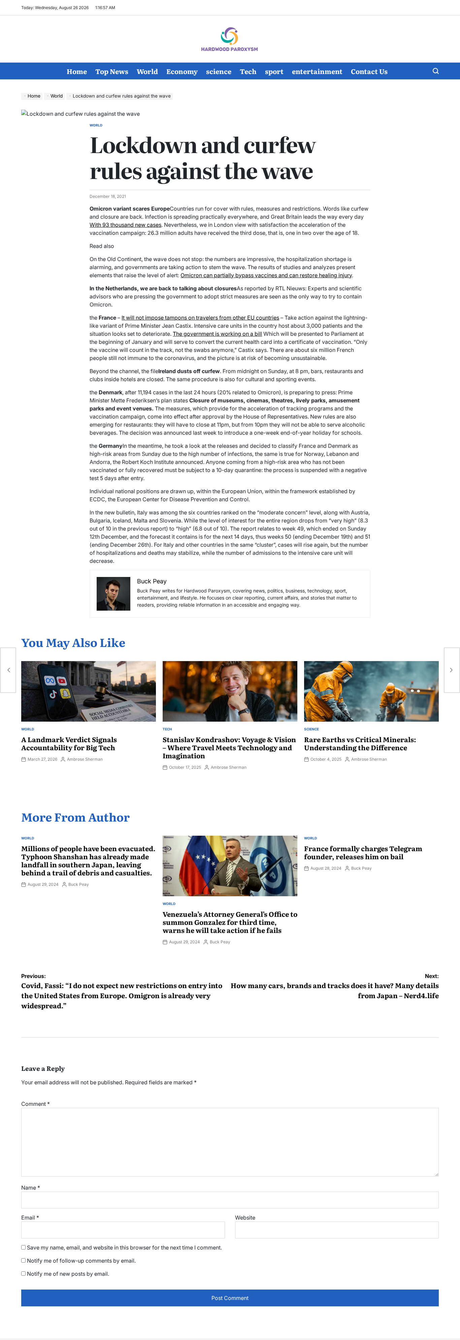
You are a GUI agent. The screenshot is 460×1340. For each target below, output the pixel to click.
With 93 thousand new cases (125, 224)
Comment (35, 1103)
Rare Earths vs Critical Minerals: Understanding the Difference (360, 743)
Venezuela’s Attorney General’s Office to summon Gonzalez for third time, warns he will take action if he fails (230, 922)
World (147, 71)
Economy (182, 71)
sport (274, 71)
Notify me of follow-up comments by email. (81, 1260)
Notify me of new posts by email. (68, 1273)
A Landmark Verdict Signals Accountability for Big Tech (69, 743)
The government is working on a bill (217, 333)
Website (245, 1217)
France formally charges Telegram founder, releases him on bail (363, 852)
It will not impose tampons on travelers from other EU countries (200, 317)
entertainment (317, 71)
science (218, 71)
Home (77, 71)
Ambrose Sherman (85, 759)
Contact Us (369, 71)
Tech (248, 71)
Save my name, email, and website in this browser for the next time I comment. (124, 1247)
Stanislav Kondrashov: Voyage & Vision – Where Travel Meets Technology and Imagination (229, 747)
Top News (111, 71)
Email (30, 1217)
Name (30, 1187)
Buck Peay (78, 884)
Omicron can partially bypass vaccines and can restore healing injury (266, 275)
